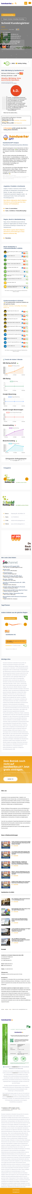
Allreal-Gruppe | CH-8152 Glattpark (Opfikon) (13, 577)
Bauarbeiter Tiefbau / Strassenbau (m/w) (13, 593)
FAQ (10, 1009)
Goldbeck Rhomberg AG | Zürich (11, 588)
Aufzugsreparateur (7, 572)
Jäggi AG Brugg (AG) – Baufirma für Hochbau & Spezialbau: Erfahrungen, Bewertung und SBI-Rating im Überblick (20, 862)
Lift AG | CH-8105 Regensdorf (10, 573)
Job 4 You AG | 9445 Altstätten (10, 570)
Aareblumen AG (11, 634)
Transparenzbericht (7, 1110)
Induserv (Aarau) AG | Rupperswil (11, 591)
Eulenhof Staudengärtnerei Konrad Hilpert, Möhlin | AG (16, 259)
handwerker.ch (15, 1066)
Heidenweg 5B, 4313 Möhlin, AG (11, 34)
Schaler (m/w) (6, 569)
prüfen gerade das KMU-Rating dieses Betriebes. (15, 128)
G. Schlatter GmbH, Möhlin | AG (12, 267)
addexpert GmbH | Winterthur (10, 584)
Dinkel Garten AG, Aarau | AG (12, 318)
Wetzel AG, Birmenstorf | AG (12, 338)
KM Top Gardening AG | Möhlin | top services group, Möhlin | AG (17, 252)
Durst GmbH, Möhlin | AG (11, 282)
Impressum (14, 1109)
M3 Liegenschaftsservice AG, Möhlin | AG (14, 278)
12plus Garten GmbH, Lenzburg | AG (13, 322)
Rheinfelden (8, 238)
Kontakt (10, 779)
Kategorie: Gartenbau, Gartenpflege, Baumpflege (13, 19)
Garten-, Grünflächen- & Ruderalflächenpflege (15, 210)
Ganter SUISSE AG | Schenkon (10, 598)
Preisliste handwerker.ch (19, 1009)
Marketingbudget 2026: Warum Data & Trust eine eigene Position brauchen (21, 909)
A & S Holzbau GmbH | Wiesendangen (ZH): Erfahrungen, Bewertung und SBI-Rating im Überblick (21, 852)
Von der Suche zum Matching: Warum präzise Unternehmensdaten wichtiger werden (20, 920)
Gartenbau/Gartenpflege (8, 14)
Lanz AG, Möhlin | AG (11, 255)
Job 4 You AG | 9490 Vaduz (10, 594)
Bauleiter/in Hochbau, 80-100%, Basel (12, 576)
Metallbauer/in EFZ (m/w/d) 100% (11, 566)
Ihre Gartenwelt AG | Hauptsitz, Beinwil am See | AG (16, 334)
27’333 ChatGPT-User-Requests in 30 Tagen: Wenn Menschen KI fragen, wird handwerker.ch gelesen (21, 930)
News (6, 1009)
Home (2, 1009)
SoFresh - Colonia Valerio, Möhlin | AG (13, 263)
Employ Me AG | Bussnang (9, 580)
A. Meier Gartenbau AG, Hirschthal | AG (14, 330)
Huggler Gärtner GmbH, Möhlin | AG (13, 271)
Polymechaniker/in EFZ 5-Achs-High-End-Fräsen (15, 590)
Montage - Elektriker (8, 579)
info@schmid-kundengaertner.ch (12, 36)
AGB (19, 1109)
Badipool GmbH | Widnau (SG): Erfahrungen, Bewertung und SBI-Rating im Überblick (21, 882)
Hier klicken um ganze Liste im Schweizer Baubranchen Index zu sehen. (16, 291)
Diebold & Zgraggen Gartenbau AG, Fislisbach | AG (16, 314)
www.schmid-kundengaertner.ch (11, 38)
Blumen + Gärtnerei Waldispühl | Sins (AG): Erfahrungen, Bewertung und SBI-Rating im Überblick (21, 872)
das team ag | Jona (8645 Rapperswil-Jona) (13, 567)
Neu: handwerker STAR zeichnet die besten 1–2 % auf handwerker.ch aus (21, 899)
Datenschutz (6, 1109)
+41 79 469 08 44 (6, 32)
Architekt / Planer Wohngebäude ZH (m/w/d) (14, 586)
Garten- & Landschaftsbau (11, 208)
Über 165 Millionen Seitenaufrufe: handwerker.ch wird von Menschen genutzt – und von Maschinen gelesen (21, 940)
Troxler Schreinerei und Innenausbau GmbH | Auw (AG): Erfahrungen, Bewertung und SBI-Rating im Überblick (21, 842)
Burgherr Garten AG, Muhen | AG (13, 310)
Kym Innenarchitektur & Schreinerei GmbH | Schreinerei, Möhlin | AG (17, 275)
